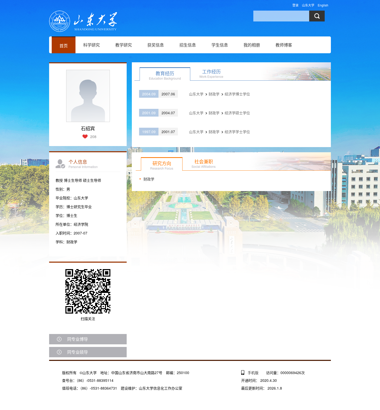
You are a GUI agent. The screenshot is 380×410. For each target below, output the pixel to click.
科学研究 (91, 45)
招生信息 (187, 45)
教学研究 (123, 45)
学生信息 (219, 45)
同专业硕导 (77, 352)
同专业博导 (77, 339)
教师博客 (284, 45)
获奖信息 (155, 45)
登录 (295, 5)
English (323, 5)
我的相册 (252, 45)
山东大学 (308, 5)
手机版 (253, 372)
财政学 (148, 178)
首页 (63, 46)
